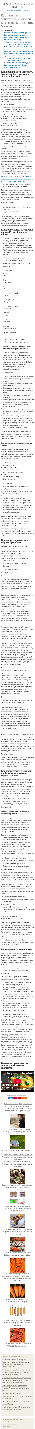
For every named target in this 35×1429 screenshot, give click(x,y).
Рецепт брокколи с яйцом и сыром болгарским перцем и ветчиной (18, 43)
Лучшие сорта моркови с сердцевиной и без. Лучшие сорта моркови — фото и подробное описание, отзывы (16, 1380)
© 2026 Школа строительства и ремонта (12, 1419)
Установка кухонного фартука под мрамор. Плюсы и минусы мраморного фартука (16, 1388)
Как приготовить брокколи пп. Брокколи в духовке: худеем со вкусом (19, 54)
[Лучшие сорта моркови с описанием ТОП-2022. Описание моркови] (17, 1341)
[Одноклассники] (24, 1098)
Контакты (5, 1421)
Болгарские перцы (11, 1095)
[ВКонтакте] (11, 1098)
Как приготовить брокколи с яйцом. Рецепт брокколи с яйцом (16, 38)
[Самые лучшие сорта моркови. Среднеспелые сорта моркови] (17, 1297)
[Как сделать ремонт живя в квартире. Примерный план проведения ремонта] (17, 1127)
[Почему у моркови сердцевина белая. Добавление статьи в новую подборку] (17, 1250)
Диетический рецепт (21, 1095)
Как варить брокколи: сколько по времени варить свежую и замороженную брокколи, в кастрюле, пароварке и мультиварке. (17, 178)
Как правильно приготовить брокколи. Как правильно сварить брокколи (18, 34)
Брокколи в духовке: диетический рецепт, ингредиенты (18, 59)
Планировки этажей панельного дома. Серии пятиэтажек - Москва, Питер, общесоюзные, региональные (16, 1372)
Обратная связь (6, 1426)
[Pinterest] (17, 1098)
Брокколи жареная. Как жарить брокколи (19, 51)
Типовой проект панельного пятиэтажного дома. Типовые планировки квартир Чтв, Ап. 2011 (17, 1396)
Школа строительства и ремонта (17, 5)
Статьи (25, 10)
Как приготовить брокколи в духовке (19, 63)
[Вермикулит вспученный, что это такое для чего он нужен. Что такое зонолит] (17, 1183)
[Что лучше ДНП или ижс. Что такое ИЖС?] (17, 1148)
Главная (9, 10)
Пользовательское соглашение (15, 1421)
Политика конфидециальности (10, 1424)
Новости (17, 10)
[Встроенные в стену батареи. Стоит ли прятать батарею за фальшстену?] (17, 1106)
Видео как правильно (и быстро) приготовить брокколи (16, 66)
